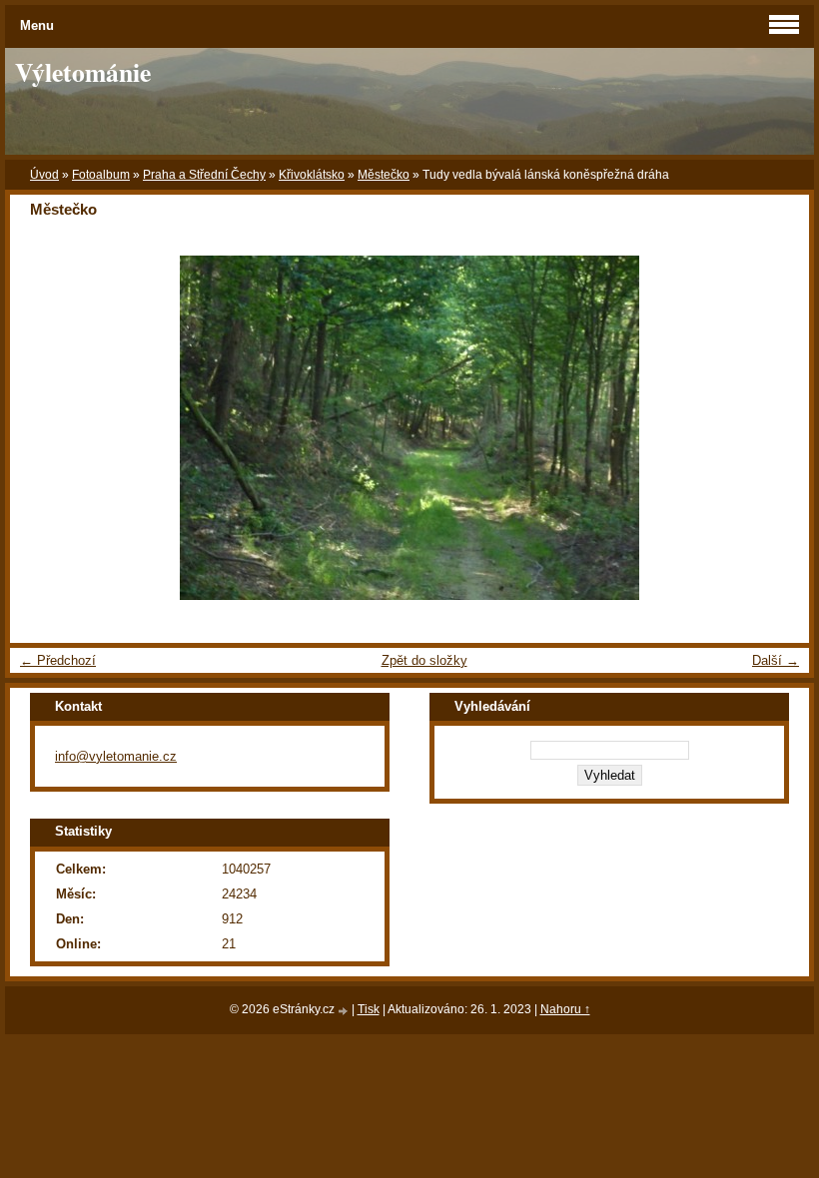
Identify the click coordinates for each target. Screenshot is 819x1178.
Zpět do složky (424, 660)
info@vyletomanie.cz (116, 756)
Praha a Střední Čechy (204, 175)
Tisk (369, 1009)
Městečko (384, 175)
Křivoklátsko (312, 175)
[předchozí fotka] (42, 428)
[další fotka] (776, 428)
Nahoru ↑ (565, 1009)
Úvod (44, 175)
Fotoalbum (101, 175)
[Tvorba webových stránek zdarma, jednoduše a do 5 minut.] (345, 1010)
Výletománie (83, 72)
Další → (775, 660)
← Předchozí (58, 660)
